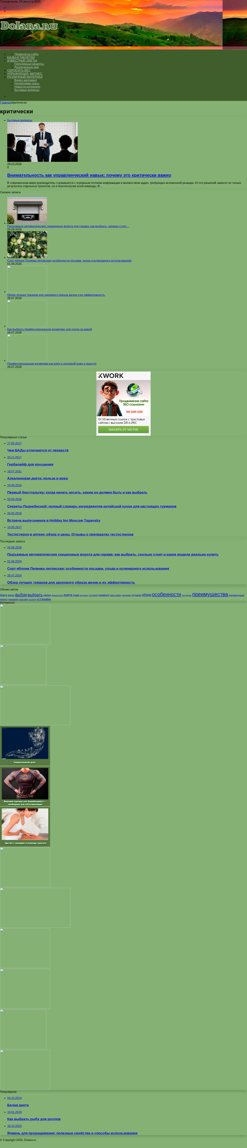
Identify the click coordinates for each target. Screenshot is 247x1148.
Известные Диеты (22, 60)
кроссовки (115, 595)
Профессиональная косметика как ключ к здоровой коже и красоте (52, 363)
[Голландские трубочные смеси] (25, 643)
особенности (166, 594)
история (93, 595)
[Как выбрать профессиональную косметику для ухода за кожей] (27, 326)
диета (67, 595)
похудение (186, 595)
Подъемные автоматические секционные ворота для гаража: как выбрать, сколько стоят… (68, 226)
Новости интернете (27, 86)
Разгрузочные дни (26, 67)
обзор (146, 595)
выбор (21, 594)
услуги (32, 599)
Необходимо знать (26, 83)
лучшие (136, 595)
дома (76, 595)
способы (23, 599)
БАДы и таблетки (21, 57)
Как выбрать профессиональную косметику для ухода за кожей (49, 329)
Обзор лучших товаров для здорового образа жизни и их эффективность (56, 294)
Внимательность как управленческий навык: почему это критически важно (89, 175)
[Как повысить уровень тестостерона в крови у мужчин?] (25, 1088)
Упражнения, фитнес (24, 73)
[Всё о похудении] (29, 35)
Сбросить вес (19, 70)
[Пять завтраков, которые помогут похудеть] (23, 683)
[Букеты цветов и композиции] (25, 886)
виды (11, 595)
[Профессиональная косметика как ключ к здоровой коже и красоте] (27, 360)
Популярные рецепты (29, 63)
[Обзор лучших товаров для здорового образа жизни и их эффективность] (27, 291)
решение (13, 599)
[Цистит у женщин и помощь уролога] (25, 845)
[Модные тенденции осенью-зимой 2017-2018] (25, 967)
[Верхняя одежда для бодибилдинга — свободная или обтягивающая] (25, 805)
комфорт (103, 595)
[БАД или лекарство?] (25, 1007)
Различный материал (25, 76)
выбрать (35, 595)
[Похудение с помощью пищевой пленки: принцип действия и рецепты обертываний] (23, 1048)
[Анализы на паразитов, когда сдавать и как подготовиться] (35, 926)
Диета (3, 595)
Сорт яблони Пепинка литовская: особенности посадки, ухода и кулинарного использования (69, 260)
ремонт (4, 599)
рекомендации (236, 595)
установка (44, 599)
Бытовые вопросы (26, 89)
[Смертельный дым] (25, 764)
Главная (5, 102)
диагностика (57, 595)
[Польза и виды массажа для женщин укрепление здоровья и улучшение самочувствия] (35, 724)
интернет (84, 595)
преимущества (210, 594)
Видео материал (25, 80)
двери (47, 595)
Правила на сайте (26, 54)
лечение (126, 595)
